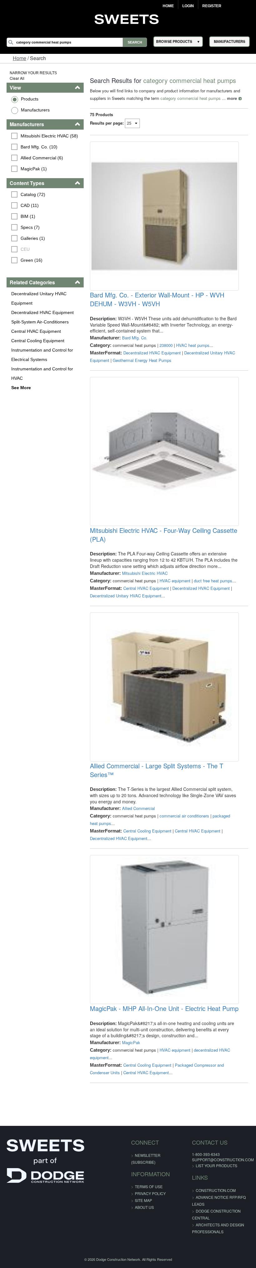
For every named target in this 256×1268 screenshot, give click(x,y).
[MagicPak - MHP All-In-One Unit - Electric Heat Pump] (164, 929)
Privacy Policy (150, 1193)
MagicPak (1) (34, 168)
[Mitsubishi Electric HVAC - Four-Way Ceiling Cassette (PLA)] (164, 451)
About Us (144, 1207)
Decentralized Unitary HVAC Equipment (38, 298)
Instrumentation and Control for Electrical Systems (42, 355)
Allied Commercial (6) (42, 157)
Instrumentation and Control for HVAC (42, 373)
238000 (166, 345)
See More (21, 387)
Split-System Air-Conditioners (40, 321)
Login (188, 6)
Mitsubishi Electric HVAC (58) (49, 135)
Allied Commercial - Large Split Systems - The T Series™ (156, 770)
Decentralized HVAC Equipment (42, 312)
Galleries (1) (33, 238)
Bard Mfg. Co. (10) (39, 146)
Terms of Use (149, 1186)
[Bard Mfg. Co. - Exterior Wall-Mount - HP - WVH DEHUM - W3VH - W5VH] (164, 216)
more (232, 98)
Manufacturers (35, 109)
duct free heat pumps (213, 581)
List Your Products (216, 1165)
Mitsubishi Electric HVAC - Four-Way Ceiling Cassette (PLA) (163, 535)
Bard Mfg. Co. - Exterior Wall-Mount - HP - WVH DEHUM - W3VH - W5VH (157, 299)
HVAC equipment (175, 581)
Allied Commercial (138, 808)
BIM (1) (28, 216)
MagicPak (131, 1042)
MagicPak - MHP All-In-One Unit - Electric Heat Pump (164, 1008)
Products (29, 98)
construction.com (216, 1190)
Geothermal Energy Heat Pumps (142, 360)
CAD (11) (30, 205)
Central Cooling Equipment (37, 340)
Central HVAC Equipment (36, 331)
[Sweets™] (128, 18)
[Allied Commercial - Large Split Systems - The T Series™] (164, 686)
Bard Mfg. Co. (134, 338)
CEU (25, 249)
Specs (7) (30, 227)
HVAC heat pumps (192, 345)
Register (211, 6)
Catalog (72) (33, 194)
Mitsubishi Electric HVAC (145, 573)
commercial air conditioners (184, 816)
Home (168, 6)
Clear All (17, 78)
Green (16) (31, 260)
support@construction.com (223, 1159)
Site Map (143, 1200)
